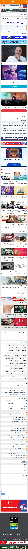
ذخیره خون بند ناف (22, 368)
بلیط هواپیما (15, 345)
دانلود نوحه (14, 371)
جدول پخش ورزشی (8, 408)
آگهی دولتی (11, 534)
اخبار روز (18, 533)
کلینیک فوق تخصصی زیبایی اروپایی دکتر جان (18, 363)
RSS (14, 536)
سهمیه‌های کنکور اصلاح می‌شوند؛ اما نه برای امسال (17, 435)
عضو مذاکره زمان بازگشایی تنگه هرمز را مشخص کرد (17, 446)
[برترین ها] (12, 2)
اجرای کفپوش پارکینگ (22, 376)
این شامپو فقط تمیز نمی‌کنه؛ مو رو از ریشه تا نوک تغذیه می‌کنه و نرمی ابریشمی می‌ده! (14, 131)
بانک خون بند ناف (13, 376)
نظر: (26, 483)
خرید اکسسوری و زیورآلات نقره (20, 350)
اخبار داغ (17, 412)
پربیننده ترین (9, 412)
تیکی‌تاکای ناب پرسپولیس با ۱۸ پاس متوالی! (18, 421)
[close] (1, 540)
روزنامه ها (23, 401)
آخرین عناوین (23, 412)
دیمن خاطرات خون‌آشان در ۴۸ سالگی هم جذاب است (16, 432)
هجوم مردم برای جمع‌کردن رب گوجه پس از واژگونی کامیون (15, 448)
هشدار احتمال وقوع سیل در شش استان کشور (18, 428)
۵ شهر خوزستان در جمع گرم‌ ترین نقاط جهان (18, 439)
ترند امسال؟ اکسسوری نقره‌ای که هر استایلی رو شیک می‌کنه (15, 127)
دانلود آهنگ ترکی (8, 373)
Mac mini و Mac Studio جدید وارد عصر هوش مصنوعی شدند (14, 125)
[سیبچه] (14, 518)
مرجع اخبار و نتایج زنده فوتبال (12, 353)
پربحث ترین (3, 412)
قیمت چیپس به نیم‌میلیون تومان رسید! (19, 444)
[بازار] (14, 525)
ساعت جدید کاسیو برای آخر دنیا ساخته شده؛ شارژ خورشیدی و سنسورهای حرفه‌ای (15, 119)
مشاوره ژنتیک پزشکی (9, 366)
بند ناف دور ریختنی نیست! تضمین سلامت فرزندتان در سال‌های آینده (14, 133)
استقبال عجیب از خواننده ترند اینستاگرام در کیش (17, 414)
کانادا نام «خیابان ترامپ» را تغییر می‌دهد (18, 457)
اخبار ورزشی (14, 533)
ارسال (3, 494)
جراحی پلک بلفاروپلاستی (14, 360)
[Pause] (2, 79)
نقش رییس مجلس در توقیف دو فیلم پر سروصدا (17, 437)
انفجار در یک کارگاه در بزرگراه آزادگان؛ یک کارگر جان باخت (16, 453)
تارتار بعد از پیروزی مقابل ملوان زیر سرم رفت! (18, 455)
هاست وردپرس (7, 371)
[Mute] (4, 79)
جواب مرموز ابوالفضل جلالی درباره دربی (18, 426)
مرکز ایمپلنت (12, 379)
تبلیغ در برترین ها (17, 534)
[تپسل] (1, 64)
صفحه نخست (24, 533)
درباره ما (9, 533)
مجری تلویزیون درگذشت (20, 386)
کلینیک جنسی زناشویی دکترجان (20, 366)
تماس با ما (4, 533)
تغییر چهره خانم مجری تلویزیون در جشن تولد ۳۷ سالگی (15, 392)
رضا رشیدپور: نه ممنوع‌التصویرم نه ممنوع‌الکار (17, 390)
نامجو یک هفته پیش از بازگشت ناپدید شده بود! (17, 423)
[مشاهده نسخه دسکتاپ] (2, 2)
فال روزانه (10, 406)
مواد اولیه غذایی (6, 355)
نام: (26, 478)
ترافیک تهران (22, 406)
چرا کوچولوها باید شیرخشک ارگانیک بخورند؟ (18, 135)
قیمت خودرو (23, 403)
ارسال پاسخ (3, 467)
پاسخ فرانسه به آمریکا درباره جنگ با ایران (18, 419)
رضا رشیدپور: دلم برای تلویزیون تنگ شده (17, 394)
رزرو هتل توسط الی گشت (15, 355)
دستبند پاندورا (10, 350)
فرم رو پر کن (14, 86)
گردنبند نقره (12, 348)
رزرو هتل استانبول (23, 358)
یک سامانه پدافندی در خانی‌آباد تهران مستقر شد (17, 430)
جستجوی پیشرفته (5, 534)
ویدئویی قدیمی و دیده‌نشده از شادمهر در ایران (17, 451)
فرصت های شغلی (24, 534)
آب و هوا (10, 403)
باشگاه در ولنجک (23, 360)
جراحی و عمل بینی (5, 376)
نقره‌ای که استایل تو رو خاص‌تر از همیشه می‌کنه (17, 123)
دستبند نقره (17, 348)
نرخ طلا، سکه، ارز (9, 401)
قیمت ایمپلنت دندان (22, 345)
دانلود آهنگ (24, 355)
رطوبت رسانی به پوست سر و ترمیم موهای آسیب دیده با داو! (15, 128)
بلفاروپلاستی (9, 345)
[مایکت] (14, 528)
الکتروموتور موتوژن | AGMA (21, 379)
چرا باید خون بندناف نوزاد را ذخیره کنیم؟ (19, 122)
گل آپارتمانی (8, 358)
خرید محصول (14, 111)
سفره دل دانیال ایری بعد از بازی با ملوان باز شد (17, 441)
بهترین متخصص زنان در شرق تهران (19, 373)
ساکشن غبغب (23, 348)
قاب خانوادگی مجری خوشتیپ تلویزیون (18, 388)
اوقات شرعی (23, 408)
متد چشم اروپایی (15, 358)
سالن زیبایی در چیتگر (14, 368)
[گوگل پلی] (14, 521)
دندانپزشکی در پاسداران (22, 371)
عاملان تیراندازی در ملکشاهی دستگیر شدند (18, 417)
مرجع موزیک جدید (22, 353)
